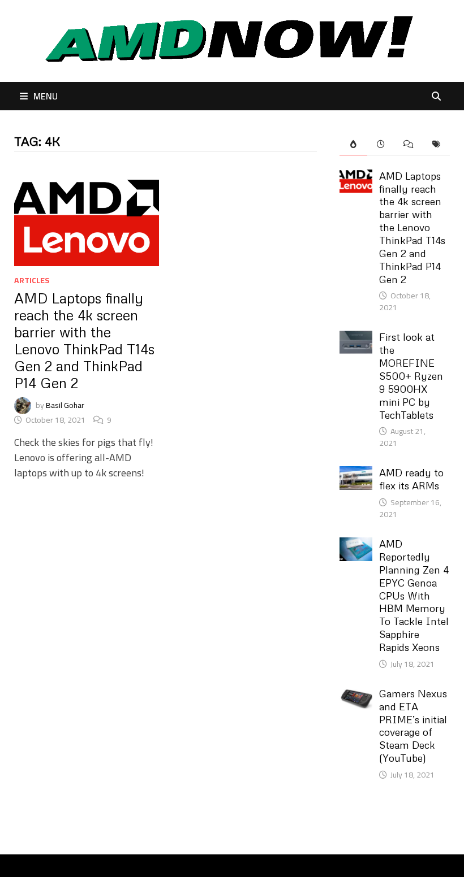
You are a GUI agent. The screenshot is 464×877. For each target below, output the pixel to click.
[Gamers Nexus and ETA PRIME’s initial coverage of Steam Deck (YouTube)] (356, 694)
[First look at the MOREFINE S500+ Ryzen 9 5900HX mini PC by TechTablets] (356, 338)
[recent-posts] (381, 144)
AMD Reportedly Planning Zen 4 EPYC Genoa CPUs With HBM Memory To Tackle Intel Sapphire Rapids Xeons (414, 595)
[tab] (353, 144)
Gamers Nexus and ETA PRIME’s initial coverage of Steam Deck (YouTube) (413, 725)
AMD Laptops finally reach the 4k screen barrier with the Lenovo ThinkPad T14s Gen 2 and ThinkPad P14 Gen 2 (84, 340)
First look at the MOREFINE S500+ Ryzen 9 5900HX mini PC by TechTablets (411, 375)
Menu (45, 96)
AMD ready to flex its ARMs (411, 479)
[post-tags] (436, 144)
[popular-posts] (353, 144)
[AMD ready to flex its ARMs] (356, 473)
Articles (31, 280)
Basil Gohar (65, 404)
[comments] (408, 144)
